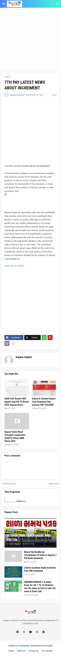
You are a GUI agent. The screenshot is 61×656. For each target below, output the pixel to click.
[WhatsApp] (44, 337)
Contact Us (33, 651)
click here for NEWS (14, 266)
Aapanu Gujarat (24, 357)
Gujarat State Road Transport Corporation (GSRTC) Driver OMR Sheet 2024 (14, 436)
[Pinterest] (50, 337)
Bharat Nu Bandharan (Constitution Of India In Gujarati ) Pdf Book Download (40, 555)
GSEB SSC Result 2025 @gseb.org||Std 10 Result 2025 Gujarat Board (16, 401)
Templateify (23, 645)
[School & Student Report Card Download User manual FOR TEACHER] (44, 388)
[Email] (6, 343)
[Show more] (12, 343)
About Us (21, 651)
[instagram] (37, 632)
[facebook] (17, 632)
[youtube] (30, 632)
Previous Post (9, 483)
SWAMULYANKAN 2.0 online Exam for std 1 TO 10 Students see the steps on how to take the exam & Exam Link (40, 587)
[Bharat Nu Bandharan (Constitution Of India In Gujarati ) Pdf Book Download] (13, 556)
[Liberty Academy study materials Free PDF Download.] (13, 572)
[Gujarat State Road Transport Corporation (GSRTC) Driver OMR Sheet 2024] (16, 421)
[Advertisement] (30, 42)
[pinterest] (43, 632)
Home (7, 77)
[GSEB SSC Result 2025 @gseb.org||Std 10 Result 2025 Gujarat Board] (16, 388)
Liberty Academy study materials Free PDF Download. (40, 569)
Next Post (53, 483)
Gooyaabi (48, 645)
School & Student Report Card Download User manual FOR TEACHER (44, 401)
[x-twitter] (24, 632)
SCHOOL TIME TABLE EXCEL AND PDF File (28, 538)
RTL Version (47, 651)
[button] (3, 3)
